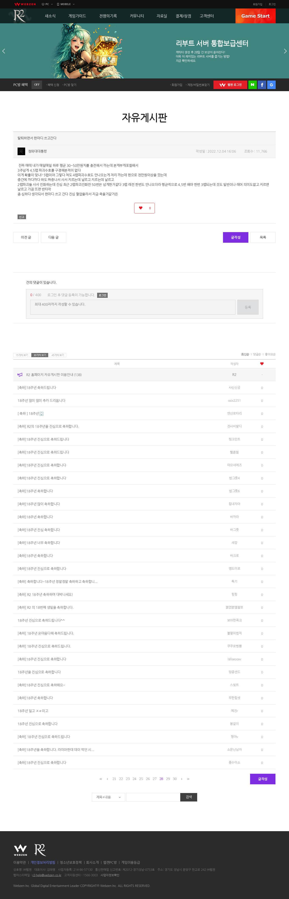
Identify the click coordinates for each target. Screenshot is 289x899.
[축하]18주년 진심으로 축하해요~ (41, 685)
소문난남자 (234, 749)
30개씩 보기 (40, 355)
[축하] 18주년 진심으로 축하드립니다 (44, 737)
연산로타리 (234, 413)
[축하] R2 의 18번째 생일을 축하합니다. (46, 607)
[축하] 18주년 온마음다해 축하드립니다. (46, 633)
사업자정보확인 (109, 875)
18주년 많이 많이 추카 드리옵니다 (41, 401)
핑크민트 (234, 439)
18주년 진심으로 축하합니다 (38, 724)
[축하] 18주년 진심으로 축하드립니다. (44, 646)
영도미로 (234, 568)
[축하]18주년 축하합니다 (35, 491)
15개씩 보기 (22, 355)
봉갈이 (234, 723)
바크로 (234, 555)
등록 (248, 307)
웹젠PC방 (110, 862)
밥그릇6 (234, 491)
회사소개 (92, 862)
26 (148, 779)
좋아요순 (270, 354)
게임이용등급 (130, 862)
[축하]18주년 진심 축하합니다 (39, 530)
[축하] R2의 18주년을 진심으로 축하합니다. (48, 426)
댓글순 (257, 354)
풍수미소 (234, 762)
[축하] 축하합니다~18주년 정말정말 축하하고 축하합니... (58, 582)
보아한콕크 (234, 620)
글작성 (235, 237)
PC (47, 4)
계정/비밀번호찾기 (198, 84)
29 (168, 779)
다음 (285, 51)
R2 (19, 15)
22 (121, 779)
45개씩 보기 (58, 355)
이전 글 (26, 237)
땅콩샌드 (234, 672)
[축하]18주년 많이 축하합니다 (39, 504)
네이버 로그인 (252, 85)
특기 (234, 581)
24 (134, 779)
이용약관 (19, 862)
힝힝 (234, 594)
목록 (263, 237)
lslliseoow (234, 659)
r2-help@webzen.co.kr (46, 875)
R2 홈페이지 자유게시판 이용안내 (54, 375)
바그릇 (234, 529)
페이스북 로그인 (262, 85)
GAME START (255, 15)
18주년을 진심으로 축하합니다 (39, 672)
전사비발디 (234, 426)
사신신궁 (234, 387)
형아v (234, 736)
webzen (25, 4)
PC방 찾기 (70, 84)
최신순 (245, 354)
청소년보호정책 (71, 862)
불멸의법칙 (234, 633)
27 (154, 779)
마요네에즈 (234, 465)
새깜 (234, 542)
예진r (234, 710)
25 (141, 779)
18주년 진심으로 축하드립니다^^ (41, 620)
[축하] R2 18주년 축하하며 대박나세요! (45, 594)
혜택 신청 (53, 84)
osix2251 (234, 400)
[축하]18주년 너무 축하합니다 (39, 543)
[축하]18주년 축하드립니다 (37, 388)
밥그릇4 (234, 478)
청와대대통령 (37, 151)
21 (114, 779)
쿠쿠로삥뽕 (234, 646)
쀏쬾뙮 (234, 452)
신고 (22, 217)
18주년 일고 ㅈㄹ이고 (33, 711)
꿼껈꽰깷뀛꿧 (234, 607)
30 (174, 779)
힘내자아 (234, 504)
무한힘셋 (234, 698)
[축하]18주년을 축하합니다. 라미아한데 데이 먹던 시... (56, 750)
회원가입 (257, 4)
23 (127, 779)
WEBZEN (20, 850)
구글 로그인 (271, 85)
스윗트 (234, 685)
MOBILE (66, 4)
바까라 (234, 516)
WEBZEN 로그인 (230, 85)
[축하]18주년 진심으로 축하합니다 (42, 465)
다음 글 (53, 237)
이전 (3, 51)
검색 (189, 797)
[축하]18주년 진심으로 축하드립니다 (43, 439)
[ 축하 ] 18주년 (29, 413)
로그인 (272, 4)
